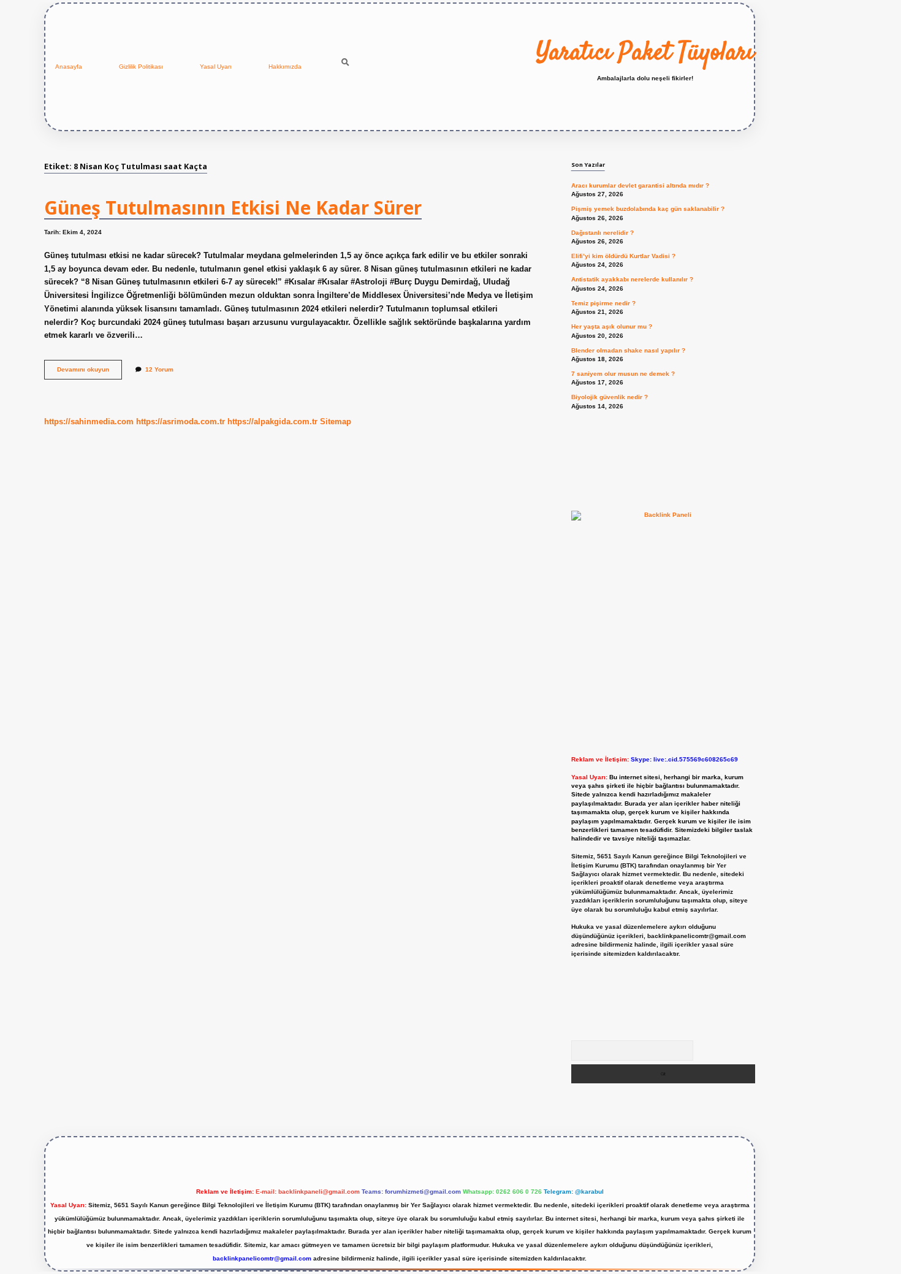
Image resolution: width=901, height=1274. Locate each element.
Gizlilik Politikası (141, 66)
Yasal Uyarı (216, 66)
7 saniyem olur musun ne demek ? (623, 373)
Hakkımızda (285, 66)
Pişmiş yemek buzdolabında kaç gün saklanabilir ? (647, 208)
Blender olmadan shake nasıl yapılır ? (628, 350)
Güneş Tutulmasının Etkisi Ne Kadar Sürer (233, 207)
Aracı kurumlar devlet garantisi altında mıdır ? (640, 185)
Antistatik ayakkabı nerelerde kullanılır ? (632, 279)
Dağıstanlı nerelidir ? (602, 232)
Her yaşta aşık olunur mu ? (611, 326)
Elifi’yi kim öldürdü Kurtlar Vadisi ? (623, 256)
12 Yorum (159, 369)
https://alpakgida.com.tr (272, 421)
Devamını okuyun (89, 372)
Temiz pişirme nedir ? (603, 303)
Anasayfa (68, 66)
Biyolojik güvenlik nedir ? (609, 397)
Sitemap (335, 421)
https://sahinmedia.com (89, 421)
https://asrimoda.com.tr (180, 421)
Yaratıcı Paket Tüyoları (645, 53)
